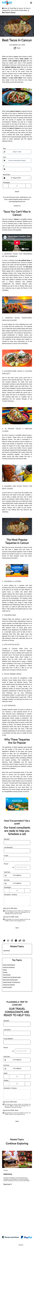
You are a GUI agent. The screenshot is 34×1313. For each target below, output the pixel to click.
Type (4, 148)
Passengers (6, 182)
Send (17, 928)
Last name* (7, 1030)
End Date (6, 880)
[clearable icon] (30, 178)
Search (17, 191)
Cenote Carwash (7, 987)
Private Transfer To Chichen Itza (11, 982)
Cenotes (5, 972)
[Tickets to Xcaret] (17, 804)
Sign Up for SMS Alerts (10, 908)
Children (6, 1080)
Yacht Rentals (6, 974)
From (4, 157)
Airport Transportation (9, 965)
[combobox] (17, 152)
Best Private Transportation (10, 979)
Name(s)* (7, 839)
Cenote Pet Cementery (9, 984)
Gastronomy (6, 950)
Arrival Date (6, 174)
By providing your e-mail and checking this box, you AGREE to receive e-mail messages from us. (17, 920)
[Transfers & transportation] (17, 570)
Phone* (6, 864)
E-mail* (6, 855)
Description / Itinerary (10, 894)
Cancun (16, 56)
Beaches (4, 58)
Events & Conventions (9, 967)
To (3, 166)
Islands (5, 970)
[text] (16, 177)
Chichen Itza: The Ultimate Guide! (12, 977)
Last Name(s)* (8, 847)
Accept (17, 1308)
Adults (5, 1073)
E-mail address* (8, 1039)
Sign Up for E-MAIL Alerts (11, 917)
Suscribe (17, 1226)
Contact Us (17, 206)
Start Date (7, 872)
